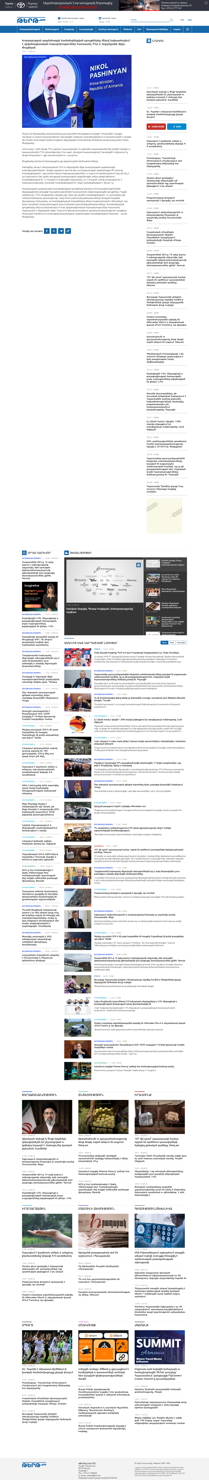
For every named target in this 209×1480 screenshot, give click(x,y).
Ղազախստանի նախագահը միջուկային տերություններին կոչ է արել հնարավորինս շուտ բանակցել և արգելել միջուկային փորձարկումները (40, 660)
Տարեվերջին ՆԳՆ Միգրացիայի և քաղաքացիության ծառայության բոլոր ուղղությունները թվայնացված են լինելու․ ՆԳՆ (166, 377)
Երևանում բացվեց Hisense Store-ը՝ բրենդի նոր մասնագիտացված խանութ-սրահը (134, 1066)
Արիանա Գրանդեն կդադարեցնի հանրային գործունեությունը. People (158, 1390)
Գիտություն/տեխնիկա (153, 1208)
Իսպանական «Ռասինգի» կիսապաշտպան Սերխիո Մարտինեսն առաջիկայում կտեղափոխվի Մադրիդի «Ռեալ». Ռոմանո (164, 237)
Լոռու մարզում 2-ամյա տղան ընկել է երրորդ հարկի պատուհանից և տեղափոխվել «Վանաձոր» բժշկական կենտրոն (140, 742)
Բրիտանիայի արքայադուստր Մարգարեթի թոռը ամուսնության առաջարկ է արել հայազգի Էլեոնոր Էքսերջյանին (161, 1405)
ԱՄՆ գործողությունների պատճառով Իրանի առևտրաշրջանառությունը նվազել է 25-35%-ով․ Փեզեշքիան (166, 444)
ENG (190, 20)
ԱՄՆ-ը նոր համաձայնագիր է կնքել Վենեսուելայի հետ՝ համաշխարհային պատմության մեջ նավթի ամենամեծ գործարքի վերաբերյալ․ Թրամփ (40, 875)
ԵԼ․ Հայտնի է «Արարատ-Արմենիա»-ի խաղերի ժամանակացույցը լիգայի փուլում (166, 114)
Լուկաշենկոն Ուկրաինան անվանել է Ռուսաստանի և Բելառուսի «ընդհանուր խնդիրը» (40, 958)
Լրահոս (158, 40)
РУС (182, 20)
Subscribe (158, 126)
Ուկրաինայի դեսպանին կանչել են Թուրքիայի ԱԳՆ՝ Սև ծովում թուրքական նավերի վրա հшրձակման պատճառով (40, 640)
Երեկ (172, 642)
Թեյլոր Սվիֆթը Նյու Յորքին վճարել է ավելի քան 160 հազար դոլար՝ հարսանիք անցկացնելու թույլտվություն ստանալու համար (160, 1420)
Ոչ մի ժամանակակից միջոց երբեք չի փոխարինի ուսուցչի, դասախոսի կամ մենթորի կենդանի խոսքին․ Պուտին (139, 699)
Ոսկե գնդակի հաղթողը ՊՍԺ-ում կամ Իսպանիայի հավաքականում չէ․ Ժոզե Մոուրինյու (136, 652)
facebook (47, 231)
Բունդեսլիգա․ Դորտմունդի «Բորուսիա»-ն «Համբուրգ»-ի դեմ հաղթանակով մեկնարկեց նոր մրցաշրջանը (164, 162)
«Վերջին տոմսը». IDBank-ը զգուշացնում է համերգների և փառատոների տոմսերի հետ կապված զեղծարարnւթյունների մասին (103, 1373)
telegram (61, 231)
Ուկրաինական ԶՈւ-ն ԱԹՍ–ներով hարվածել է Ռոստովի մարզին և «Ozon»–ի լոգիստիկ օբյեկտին (40, 857)
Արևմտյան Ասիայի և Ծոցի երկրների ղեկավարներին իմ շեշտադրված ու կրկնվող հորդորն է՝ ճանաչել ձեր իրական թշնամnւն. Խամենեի (166, 95)
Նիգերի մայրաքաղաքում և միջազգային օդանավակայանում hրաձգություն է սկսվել (39, 828)
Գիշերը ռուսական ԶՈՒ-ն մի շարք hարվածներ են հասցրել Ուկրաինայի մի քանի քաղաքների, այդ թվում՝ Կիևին (40, 733)
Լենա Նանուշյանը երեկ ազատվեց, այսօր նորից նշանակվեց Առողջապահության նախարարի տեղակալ (40, 789)
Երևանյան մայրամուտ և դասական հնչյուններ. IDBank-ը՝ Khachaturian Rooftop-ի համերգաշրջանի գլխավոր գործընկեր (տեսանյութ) (103, 1411)
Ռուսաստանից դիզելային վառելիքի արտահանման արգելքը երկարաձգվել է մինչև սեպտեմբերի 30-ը (103, 1158)
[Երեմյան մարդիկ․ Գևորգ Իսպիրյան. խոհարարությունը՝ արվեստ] (104, 581)
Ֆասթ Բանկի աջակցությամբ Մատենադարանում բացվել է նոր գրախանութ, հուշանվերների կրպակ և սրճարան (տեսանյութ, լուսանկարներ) (104, 1393)
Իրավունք (99, 846)
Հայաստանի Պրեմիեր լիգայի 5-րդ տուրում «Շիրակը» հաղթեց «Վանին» (165, 489)
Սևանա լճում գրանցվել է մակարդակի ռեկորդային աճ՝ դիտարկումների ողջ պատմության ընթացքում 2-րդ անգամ (165, 182)
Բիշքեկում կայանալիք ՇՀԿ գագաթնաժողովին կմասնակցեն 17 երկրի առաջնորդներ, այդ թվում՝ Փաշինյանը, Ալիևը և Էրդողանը (137, 764)
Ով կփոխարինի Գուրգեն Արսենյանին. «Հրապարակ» (98, 1267)
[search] (171, 20)
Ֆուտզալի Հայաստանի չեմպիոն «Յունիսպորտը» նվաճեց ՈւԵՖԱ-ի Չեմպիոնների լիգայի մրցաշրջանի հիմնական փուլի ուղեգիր (165, 301)
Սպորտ (97, 649)
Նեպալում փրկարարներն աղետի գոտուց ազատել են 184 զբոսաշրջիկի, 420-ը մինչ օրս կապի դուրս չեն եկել (40, 752)
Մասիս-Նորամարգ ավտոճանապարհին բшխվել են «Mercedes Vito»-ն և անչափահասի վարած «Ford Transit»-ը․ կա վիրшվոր (166, 320)
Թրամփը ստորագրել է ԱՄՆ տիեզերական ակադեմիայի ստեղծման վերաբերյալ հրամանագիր (37, 940)
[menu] (187, 29)
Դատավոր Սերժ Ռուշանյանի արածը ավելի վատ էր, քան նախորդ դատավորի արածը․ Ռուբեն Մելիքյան (161, 1158)
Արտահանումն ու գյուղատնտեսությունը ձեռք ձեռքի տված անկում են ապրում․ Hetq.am (165, 339)
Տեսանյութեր (81, 552)
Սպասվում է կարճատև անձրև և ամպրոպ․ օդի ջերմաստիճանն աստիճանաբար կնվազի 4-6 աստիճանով (39, 770)
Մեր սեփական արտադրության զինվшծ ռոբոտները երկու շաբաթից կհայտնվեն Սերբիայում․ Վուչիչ (40, 696)
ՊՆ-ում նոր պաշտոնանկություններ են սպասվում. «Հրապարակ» (99, 1280)
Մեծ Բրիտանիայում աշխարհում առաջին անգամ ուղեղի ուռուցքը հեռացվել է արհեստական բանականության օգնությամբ (160, 1257)
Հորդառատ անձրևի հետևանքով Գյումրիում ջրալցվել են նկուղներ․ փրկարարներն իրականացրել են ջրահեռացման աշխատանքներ (40, 895)
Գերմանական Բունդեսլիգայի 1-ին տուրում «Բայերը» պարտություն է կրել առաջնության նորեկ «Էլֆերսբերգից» (165, 357)
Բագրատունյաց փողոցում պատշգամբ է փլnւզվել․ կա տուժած (165, 199)
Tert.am (31, 20)
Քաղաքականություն (35, 57)
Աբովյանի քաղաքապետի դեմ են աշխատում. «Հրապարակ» (98, 1254)
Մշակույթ (87, 1325)
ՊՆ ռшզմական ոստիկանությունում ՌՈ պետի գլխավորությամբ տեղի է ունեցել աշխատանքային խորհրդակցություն (132, 829)
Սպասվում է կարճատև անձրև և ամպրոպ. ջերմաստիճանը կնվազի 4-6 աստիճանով (166, 144)
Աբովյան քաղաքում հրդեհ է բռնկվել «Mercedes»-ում (120, 806)
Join (178, 126)
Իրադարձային (28, 726)
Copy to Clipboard (68, 231)
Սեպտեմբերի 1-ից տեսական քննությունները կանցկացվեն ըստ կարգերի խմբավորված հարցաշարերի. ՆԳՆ (159, 1174)
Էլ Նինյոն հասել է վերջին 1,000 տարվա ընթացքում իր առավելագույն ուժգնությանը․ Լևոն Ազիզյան (165, 425)
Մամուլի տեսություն (96, 1208)
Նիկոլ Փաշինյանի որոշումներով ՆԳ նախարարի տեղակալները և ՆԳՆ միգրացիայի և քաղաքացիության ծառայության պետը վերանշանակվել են (135, 1002)
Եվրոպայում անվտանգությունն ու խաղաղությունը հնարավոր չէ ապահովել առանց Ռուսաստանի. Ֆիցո (165, 216)
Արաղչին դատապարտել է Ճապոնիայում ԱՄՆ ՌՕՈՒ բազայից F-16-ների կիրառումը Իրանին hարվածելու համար (38, 715)
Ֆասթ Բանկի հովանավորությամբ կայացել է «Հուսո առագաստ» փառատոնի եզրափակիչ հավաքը (102, 1428)
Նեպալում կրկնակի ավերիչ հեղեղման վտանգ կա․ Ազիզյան (39, 842)
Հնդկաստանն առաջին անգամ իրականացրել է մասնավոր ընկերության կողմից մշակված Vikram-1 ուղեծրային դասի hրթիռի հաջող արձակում (160, 1292)
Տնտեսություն (29, 866)
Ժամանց (141, 1325)
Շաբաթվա (181, 642)
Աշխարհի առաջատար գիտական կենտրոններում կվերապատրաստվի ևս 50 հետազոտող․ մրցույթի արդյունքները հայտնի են (160, 1275)
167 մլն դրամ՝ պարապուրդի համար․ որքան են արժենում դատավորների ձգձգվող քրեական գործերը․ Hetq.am (166, 281)
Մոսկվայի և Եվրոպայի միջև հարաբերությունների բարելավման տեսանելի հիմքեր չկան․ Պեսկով (40, 679)
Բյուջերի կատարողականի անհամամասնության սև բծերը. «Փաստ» (104, 1293)
